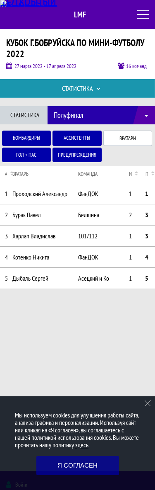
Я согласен (77, 465)
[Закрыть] (148, 403)
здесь (81, 445)
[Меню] (143, 14)
